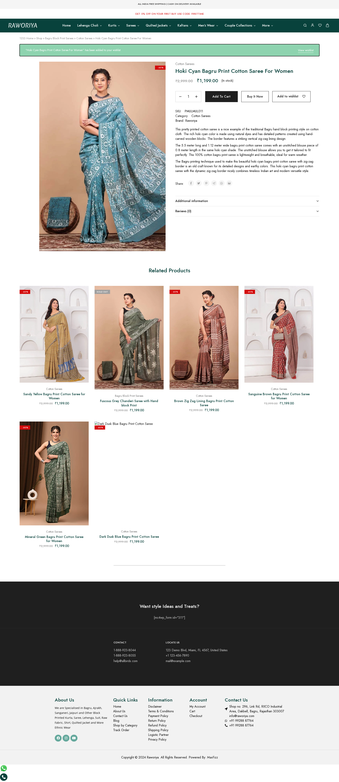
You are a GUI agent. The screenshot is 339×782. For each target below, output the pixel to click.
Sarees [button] (131, 25)
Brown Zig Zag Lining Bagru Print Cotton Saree (204, 403)
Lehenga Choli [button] (87, 25)
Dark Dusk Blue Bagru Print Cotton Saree (129, 536)
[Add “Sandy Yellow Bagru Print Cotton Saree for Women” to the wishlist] (83, 294)
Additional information (191, 201)
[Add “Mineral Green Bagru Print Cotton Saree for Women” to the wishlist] (83, 429)
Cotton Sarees (84, 38)
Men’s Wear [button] (206, 25)
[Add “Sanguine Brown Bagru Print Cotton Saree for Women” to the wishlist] (308, 294)
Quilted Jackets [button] (157, 25)
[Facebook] (58, 738)
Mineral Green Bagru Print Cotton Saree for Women (54, 539)
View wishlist (305, 50)
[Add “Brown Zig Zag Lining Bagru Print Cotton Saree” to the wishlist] (233, 294)
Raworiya (191, 120)
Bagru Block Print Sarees (59, 38)
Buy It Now (255, 96)
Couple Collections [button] (238, 25)
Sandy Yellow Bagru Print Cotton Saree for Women (54, 396)
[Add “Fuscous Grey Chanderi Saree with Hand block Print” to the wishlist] (158, 294)
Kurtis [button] (112, 25)
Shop (39, 38)
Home (66, 25)
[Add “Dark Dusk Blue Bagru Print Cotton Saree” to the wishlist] (158, 429)
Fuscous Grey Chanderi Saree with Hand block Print (129, 403)
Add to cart (221, 96)
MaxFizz (212, 757)
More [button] (266, 25)
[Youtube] (73, 738)
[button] (54, 381)
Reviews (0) (183, 211)
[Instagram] (66, 738)
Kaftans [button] (183, 25)
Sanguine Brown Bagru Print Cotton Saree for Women (279, 396)
